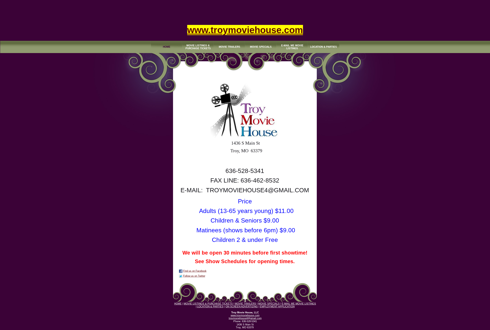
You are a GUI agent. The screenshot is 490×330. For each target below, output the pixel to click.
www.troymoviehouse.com (245, 30)
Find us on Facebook (195, 270)
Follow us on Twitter (194, 275)
